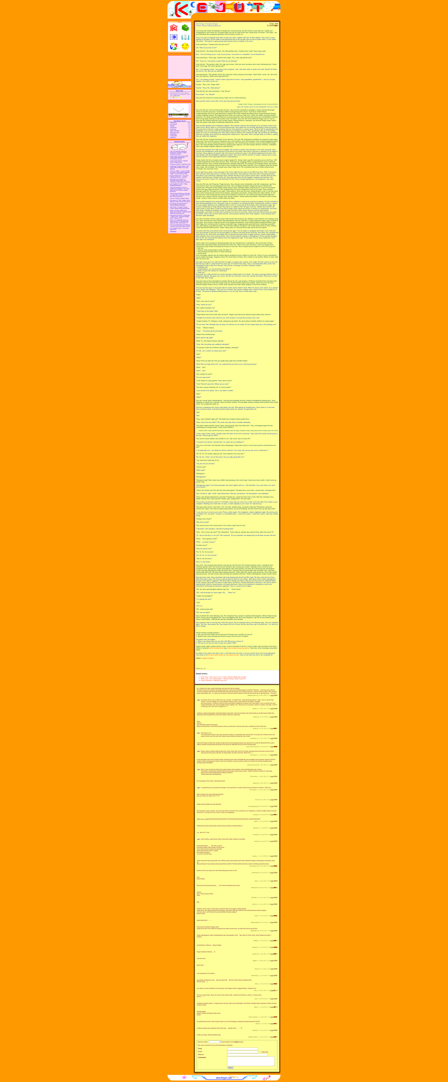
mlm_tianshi (173, 124)
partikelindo (173, 134)
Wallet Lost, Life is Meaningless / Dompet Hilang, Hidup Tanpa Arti (223, 679)
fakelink (172, 126)
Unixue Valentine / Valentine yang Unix (214, 680)
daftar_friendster (175, 130)
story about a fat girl (232, 655)
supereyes (173, 129)
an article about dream (215, 655)
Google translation (207, 658)
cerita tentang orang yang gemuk (238, 648)
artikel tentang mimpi (216, 648)
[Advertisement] (179, 67)
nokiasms (173, 137)
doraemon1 (173, 127)
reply (271, 695)
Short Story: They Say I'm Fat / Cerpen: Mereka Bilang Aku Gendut (223, 677)
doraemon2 (173, 122)
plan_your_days (174, 132)
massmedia (173, 135)
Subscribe (264, 1052)
